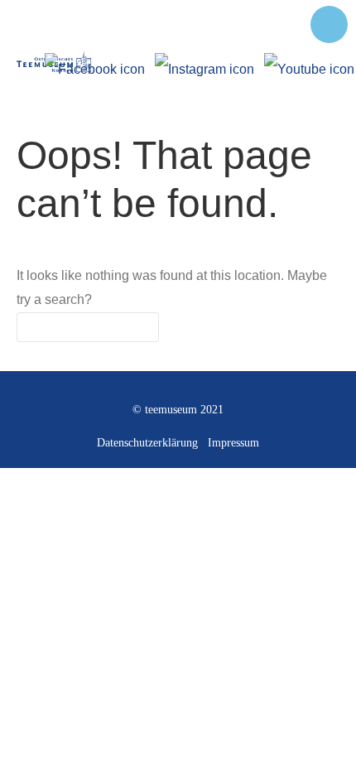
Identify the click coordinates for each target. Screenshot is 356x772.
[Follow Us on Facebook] (95, 63)
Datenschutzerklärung (147, 443)
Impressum (233, 443)
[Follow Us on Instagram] (204, 63)
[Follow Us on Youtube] (309, 63)
